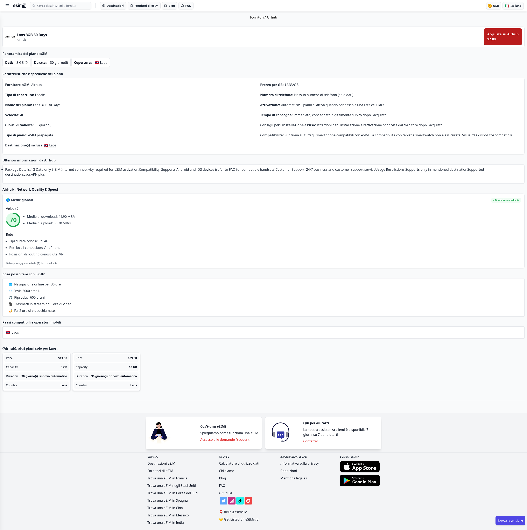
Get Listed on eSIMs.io (239, 519)
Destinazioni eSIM (161, 463)
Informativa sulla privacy (299, 463)
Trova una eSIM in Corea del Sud (172, 493)
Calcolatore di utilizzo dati (239, 463)
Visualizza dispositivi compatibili (487, 135)
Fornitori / (258, 17)
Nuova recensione (510, 520)
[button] (506, 200)
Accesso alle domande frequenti (225, 439)
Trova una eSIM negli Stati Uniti (171, 485)
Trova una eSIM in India (165, 522)
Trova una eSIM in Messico (168, 515)
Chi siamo (226, 471)
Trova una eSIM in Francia (167, 478)
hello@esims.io (233, 512)
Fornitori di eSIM (160, 471)
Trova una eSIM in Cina (165, 508)
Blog (222, 478)
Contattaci (311, 441)
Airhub (272, 17)
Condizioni (288, 471)
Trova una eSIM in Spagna (167, 500)
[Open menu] (7, 6)
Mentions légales (293, 478)
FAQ (222, 485)
